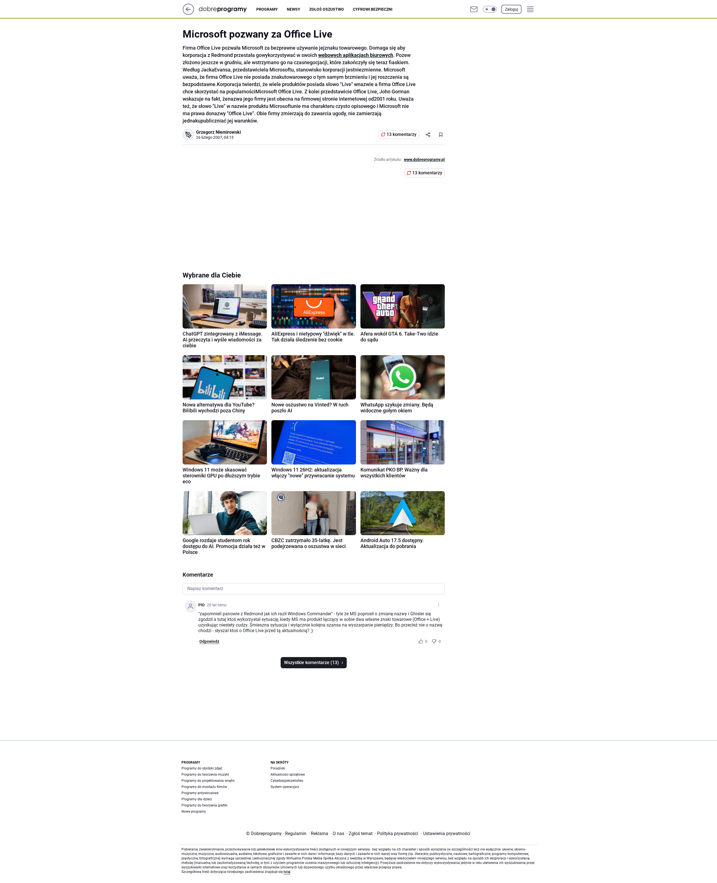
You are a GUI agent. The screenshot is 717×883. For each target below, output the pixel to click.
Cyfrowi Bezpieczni (372, 9)
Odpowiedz (209, 641)
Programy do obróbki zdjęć (201, 768)
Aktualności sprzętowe (288, 774)
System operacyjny (285, 787)
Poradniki (278, 768)
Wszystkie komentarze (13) (311, 662)
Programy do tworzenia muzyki (205, 774)
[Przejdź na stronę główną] (188, 13)
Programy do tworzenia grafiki (204, 805)
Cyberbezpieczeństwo (287, 781)
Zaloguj (511, 9)
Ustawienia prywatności (445, 833)
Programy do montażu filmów (204, 787)
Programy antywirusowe (199, 793)
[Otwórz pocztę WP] (473, 9)
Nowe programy (193, 811)
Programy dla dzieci (196, 799)
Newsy (293, 9)
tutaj (286, 872)
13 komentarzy (401, 134)
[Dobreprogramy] (227, 9)
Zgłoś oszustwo (326, 9)
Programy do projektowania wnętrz (208, 781)
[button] (490, 9)
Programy (267, 9)
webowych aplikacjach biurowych (355, 55)
